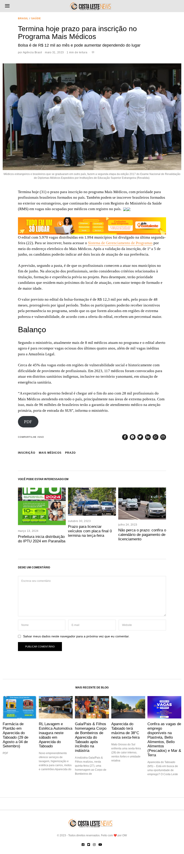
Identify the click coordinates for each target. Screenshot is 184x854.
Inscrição (26, 452)
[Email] (163, 437)
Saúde (36, 18)
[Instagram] (94, 844)
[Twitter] (140, 437)
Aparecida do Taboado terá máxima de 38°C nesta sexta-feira (125, 730)
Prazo (70, 452)
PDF (28, 421)
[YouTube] (100, 844)
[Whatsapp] (155, 437)
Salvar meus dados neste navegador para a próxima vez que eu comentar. (76, 636)
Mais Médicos (50, 452)
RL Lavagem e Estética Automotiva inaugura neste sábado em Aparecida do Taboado (55, 735)
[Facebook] (125, 437)
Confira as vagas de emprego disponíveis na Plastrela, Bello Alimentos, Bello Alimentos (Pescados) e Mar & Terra (164, 739)
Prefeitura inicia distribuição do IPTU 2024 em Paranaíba (41, 539)
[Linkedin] (148, 437)
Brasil (23, 18)
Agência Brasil (32, 52)
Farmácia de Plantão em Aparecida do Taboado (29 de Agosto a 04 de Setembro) (15, 735)
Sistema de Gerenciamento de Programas (120, 243)
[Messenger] (133, 437)
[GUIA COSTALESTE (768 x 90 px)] (92, 225)
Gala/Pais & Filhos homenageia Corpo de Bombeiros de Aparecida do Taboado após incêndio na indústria (90, 737)
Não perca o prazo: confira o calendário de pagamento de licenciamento (142, 534)
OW (124, 835)
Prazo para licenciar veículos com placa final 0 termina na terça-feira (90, 530)
